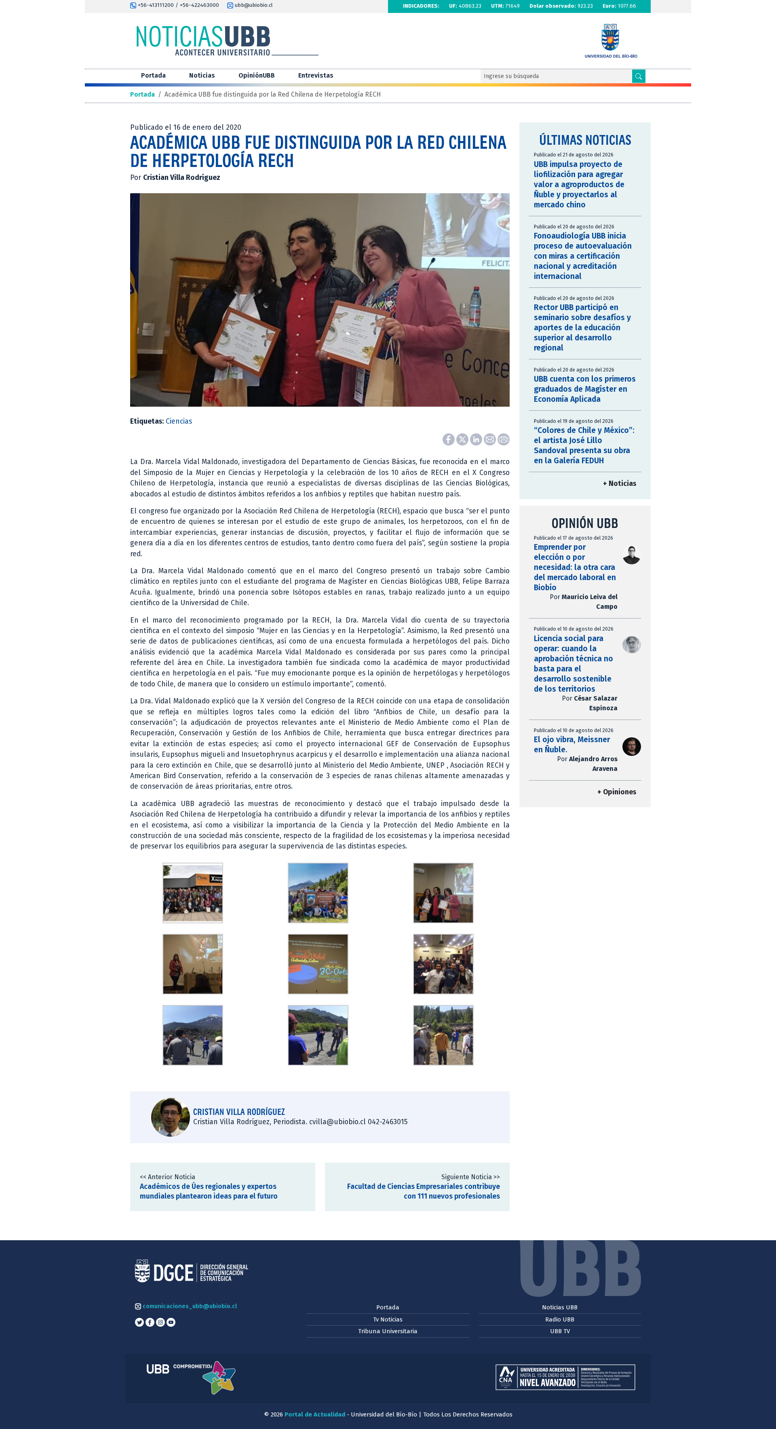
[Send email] (491, 439)
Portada (153, 75)
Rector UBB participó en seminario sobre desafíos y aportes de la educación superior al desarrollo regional (582, 328)
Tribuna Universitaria (388, 1331)
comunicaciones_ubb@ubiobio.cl (189, 1306)
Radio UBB (559, 1319)
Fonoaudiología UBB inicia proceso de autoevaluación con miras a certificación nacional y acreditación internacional (583, 256)
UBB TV (560, 1331)
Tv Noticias (388, 1319)
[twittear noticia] (463, 439)
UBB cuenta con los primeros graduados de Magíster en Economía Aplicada (585, 389)
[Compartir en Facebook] (449, 439)
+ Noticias (619, 483)
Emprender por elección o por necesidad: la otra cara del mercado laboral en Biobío (575, 567)
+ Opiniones (616, 792)
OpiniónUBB (256, 75)
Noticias (202, 75)
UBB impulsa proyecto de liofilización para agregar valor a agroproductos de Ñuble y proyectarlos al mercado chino (579, 184)
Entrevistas (315, 75)
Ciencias (179, 421)
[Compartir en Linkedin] (477, 439)
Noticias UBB (560, 1307)
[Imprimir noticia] (504, 439)
